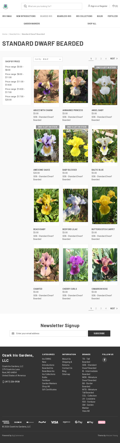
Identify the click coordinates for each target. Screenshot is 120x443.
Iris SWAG (7, 16)
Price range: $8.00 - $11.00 (14, 76)
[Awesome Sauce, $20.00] (46, 146)
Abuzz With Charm (43, 110)
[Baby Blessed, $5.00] (75, 146)
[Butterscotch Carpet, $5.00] (104, 205)
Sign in (94, 6)
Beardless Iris (64, 16)
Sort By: (38, 59)
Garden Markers (32, 23)
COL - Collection (89, 396)
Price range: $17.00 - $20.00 (15, 98)
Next (112, 58)
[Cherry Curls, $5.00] (75, 265)
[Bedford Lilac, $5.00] (75, 205)
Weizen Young (112, 436)
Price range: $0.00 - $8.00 (14, 68)
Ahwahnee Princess (72, 110)
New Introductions (26, 16)
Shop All (46, 386)
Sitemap (66, 374)
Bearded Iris (46, 16)
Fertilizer (113, 16)
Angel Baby (97, 110)
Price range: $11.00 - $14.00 (15, 83)
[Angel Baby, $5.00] (104, 86)
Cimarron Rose (100, 289)
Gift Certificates (49, 389)
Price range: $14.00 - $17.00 (15, 91)
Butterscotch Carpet (103, 229)
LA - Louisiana (88, 399)
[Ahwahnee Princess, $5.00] (75, 86)
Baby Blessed (69, 170)
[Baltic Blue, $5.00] (104, 146)
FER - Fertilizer (88, 402)
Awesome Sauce (41, 170)
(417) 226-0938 (12, 381)
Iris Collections (84, 16)
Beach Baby (39, 229)
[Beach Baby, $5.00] (46, 205)
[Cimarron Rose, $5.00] (104, 265)
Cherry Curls (69, 289)
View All (86, 411)
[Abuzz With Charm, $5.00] (46, 86)
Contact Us (67, 368)
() (116, 6)
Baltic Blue (98, 170)
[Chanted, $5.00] (46, 265)
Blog (64, 371)
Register (103, 6)
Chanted (37, 289)
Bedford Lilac (70, 229)
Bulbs (100, 16)
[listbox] (52, 59)
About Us (66, 359)
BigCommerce (18, 436)
